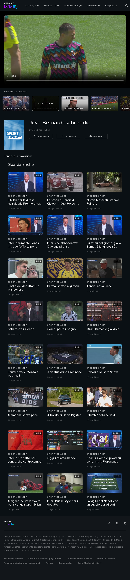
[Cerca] (127, 6)
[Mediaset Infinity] (11, 5)
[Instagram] (116, 523)
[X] (124, 523)
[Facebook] (108, 523)
